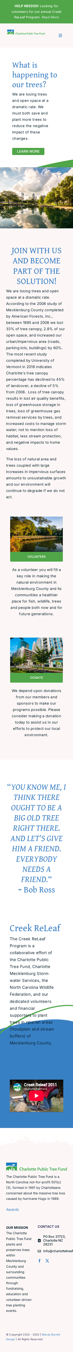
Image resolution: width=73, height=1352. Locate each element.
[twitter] (47, 1261)
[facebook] (39, 1261)
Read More (50, 17)
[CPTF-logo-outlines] (26, 30)
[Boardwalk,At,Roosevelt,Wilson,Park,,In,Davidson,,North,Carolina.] (36, 518)
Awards (12, 1209)
